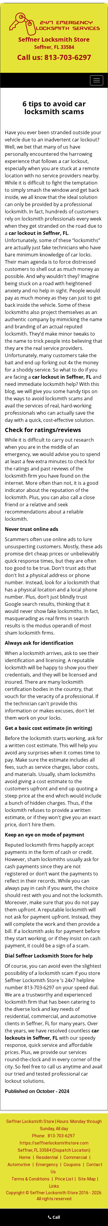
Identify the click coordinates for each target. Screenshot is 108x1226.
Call (55, 1217)
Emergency (47, 1164)
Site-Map (87, 1179)
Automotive (19, 1164)
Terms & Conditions (30, 1179)
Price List (64, 1179)
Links (54, 1186)
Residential (47, 1157)
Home (25, 1157)
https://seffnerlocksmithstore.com (54, 1143)
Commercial (75, 1157)
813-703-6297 (67, 57)
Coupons (72, 1164)
